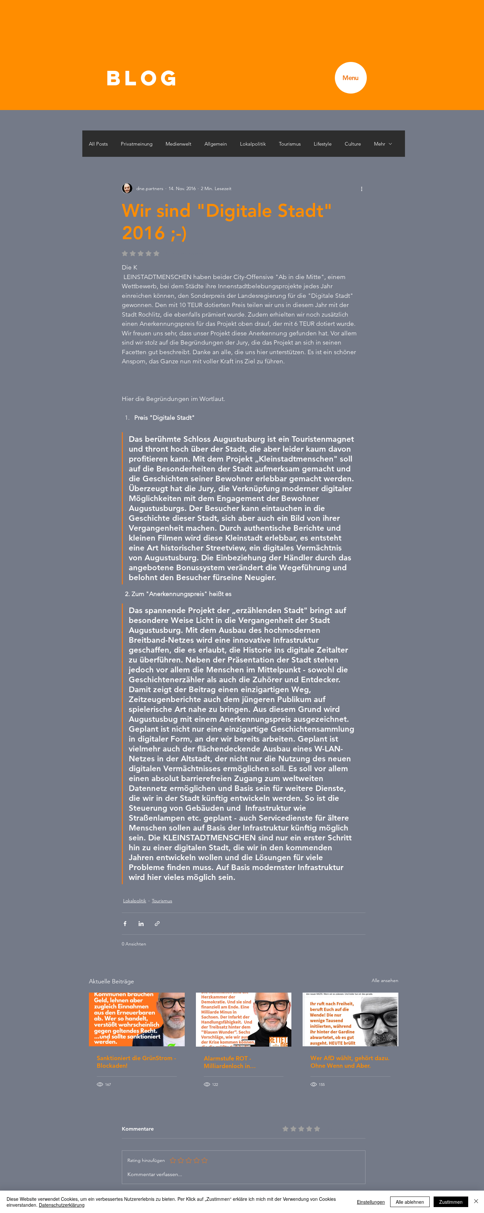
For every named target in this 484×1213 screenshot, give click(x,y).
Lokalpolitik (253, 144)
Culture (353, 144)
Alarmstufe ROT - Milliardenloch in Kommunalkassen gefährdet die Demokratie (242, 1062)
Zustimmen (451, 1202)
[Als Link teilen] (157, 923)
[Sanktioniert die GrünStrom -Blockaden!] (137, 1019)
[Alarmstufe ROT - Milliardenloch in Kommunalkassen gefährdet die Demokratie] (244, 1020)
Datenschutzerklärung (62, 1204)
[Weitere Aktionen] (361, 188)
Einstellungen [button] (371, 1202)
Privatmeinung (136, 144)
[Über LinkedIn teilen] (141, 923)
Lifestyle (323, 144)
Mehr (379, 144)
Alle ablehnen (410, 1202)
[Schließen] (476, 1202)
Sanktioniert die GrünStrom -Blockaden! (136, 1061)
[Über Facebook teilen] (125, 923)
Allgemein (215, 144)
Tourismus (290, 144)
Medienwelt (178, 144)
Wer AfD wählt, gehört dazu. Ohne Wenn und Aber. (350, 1061)
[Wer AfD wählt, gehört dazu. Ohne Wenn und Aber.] (350, 1019)
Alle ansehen (385, 980)
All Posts (98, 144)
